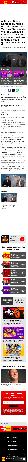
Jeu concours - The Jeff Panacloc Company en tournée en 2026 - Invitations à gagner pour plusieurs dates (13, 358)
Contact (12, 455)
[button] (13, 59)
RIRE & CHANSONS (14, 255)
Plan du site (6, 455)
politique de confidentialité (14, 412)
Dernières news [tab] (7, 301)
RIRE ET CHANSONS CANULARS (14, 281)
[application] (13, 59)
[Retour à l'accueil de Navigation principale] (5, 2)
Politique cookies (15, 456)
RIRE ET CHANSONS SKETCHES (14, 272)
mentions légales (6, 412)
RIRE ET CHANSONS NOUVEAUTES (14, 239)
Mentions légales (20, 455)
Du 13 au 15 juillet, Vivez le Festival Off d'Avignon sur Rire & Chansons (13, 341)
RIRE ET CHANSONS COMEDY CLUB (15, 289)
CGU (8, 456)
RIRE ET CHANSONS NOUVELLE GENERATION (15, 264)
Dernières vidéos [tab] (19, 301)
